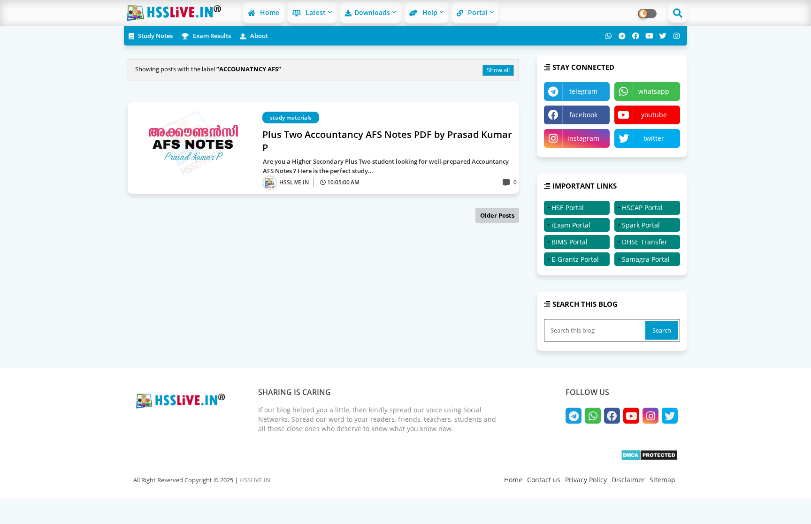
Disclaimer (628, 479)
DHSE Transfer (644, 241)
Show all (498, 70)
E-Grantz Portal (575, 259)
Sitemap (662, 479)
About (258, 35)
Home (268, 12)
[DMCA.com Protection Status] (649, 458)
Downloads (372, 12)
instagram (583, 138)
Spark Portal (641, 224)
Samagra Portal (646, 259)
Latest (315, 12)
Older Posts (497, 215)
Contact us (543, 479)
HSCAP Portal (642, 207)
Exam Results (211, 35)
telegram (583, 91)
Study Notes (155, 35)
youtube (654, 114)
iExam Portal (570, 224)
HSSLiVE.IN (254, 480)
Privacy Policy (586, 479)
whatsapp (653, 91)
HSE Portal (567, 207)
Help (429, 12)
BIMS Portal (569, 241)
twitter (653, 138)
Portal (477, 12)
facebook (583, 114)
